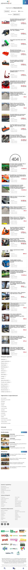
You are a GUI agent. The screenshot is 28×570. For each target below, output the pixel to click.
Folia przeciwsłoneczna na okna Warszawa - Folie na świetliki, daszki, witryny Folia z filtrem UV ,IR (18, 327)
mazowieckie (4, 408)
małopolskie (3, 406)
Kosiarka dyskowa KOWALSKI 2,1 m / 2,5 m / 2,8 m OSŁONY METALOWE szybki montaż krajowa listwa (18, 165)
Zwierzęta (3, 501)
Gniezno (3, 515)
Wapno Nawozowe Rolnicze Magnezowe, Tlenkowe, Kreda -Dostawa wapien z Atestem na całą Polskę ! (17, 105)
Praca (16, 499)
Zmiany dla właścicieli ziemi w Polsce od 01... (17, 436)
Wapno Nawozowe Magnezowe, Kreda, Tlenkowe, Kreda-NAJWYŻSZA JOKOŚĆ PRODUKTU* (18, 207)
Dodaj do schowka (14, 25)
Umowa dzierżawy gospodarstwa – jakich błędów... (18, 444)
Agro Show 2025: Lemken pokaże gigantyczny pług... (18, 459)
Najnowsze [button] (16, 14)
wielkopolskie (4, 421)
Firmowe (21, 11)
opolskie (3, 409)
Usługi (16, 498)
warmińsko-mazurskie (6, 420)
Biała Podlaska (4, 510)
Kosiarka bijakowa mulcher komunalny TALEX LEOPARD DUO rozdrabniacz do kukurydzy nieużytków (18, 272)
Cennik (2, 491)
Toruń (2, 517)
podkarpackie (4, 411)
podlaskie (3, 413)
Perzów (2, 511)
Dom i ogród (18, 502)
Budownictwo (18, 506)
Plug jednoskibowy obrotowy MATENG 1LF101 (17, 71)
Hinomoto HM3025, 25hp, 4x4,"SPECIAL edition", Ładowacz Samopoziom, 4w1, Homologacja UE (18, 137)
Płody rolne (3, 499)
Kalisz (16, 513)
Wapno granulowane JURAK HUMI (17, 250)
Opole (16, 518)
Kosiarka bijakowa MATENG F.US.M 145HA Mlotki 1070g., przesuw (16, 61)
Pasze (2, 503)
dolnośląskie (3, 398)
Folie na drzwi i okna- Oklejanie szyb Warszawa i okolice (17, 293)
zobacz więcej (24, 432)
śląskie (2, 416)
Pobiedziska (17, 517)
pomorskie (3, 415)
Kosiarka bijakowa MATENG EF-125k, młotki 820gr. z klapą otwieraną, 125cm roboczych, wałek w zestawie (17, 229)
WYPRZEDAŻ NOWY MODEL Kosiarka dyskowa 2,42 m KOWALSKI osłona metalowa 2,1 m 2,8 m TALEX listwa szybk (17, 187)
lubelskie (3, 401)
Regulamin (3, 489)
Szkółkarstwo (18, 503)
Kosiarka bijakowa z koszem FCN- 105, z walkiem (17, 30)
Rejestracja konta (5, 487)
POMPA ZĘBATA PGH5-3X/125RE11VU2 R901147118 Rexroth (16, 261)
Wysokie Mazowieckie (20, 511)
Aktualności (3, 486)
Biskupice (3, 518)
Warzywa (3, 505)
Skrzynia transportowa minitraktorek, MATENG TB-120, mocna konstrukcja (17, 51)
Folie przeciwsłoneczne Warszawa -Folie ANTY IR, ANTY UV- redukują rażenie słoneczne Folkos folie (17, 283)
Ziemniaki (17, 497)
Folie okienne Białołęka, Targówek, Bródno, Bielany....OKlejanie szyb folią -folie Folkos (17, 316)
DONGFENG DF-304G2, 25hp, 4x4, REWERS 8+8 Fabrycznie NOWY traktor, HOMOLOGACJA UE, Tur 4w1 (18, 83)
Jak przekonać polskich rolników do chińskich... (18, 467)
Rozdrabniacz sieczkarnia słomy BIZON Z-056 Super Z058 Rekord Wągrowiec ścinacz (18, 176)
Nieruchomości (18, 501)
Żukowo (17, 515)
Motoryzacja (18, 505)
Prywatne (14, 11)
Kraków (2, 514)
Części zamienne (5, 498)
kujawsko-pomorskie (5, 399)
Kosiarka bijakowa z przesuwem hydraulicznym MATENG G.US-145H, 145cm (18, 20)
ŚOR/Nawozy (4, 502)
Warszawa (3, 513)
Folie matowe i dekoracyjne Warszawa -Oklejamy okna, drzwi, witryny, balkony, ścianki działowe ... (17, 349)
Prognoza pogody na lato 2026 (17, 447)
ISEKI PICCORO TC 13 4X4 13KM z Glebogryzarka (18, 197)
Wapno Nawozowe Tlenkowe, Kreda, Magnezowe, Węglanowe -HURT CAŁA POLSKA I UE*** (18, 218)
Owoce (2, 506)
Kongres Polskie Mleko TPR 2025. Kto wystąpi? (18, 455)
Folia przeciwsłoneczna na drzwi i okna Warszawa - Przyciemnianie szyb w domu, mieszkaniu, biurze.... (18, 304)
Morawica (17, 510)
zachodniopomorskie (5, 423)
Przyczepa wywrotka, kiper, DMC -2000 (18, 40)
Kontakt (3, 493)
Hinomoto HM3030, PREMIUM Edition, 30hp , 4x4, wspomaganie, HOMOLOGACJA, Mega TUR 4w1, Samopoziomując (18, 240)
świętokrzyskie (4, 418)
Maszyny (3, 497)
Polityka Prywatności (5, 490)
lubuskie (3, 403)
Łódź (2, 519)
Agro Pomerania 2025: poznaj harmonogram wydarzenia (17, 463)
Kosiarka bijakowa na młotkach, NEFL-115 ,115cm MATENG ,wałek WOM (18, 125)
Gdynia (16, 514)
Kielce (16, 519)
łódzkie (2, 404)
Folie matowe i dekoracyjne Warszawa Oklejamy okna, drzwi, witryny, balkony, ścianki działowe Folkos (18, 338)
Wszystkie (7, 11)
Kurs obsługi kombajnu (15, 439)
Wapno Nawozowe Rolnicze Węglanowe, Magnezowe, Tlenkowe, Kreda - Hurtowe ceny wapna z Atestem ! (18, 94)
